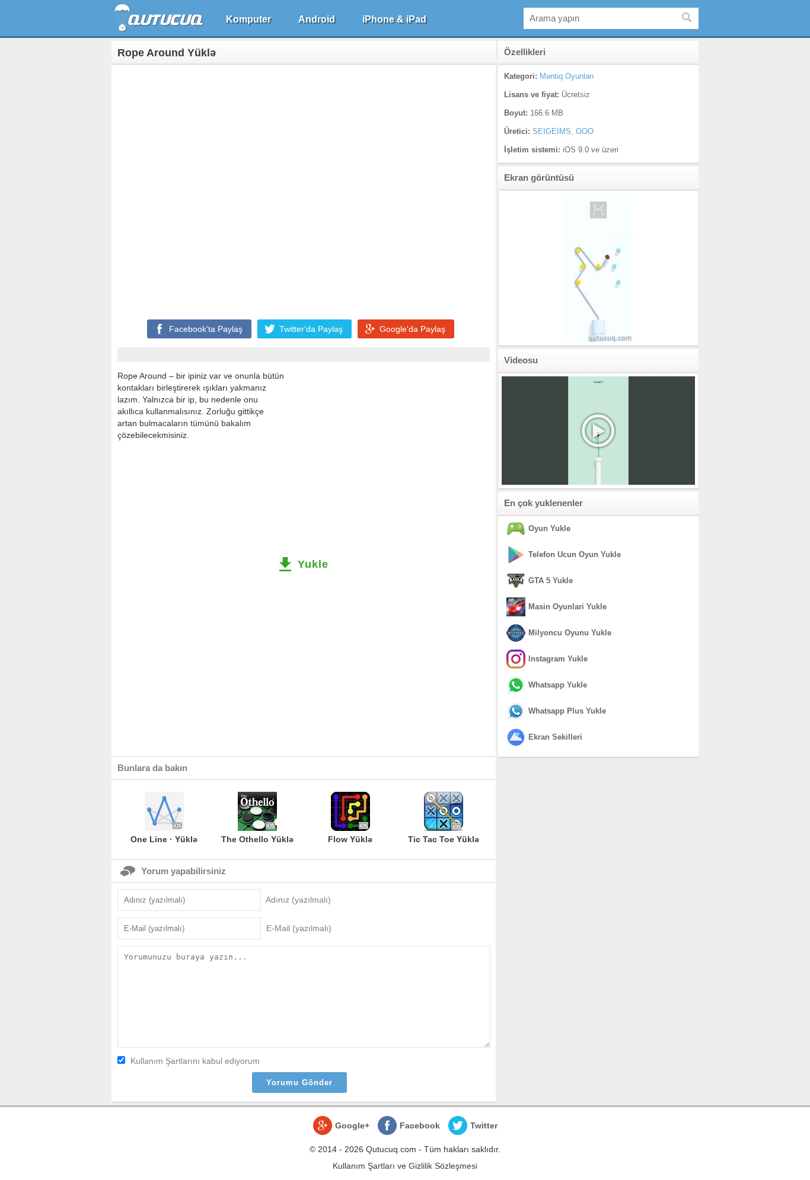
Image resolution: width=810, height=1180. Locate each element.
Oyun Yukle (549, 528)
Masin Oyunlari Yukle (567, 606)
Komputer (248, 19)
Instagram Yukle (558, 658)
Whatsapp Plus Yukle (567, 710)
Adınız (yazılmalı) (298, 899)
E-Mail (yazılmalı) (298, 928)
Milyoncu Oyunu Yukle (569, 632)
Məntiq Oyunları (567, 76)
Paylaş (206, 329)
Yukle (313, 564)
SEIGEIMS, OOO (563, 131)
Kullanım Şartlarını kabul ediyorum (195, 1061)
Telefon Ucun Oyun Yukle (574, 554)
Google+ (352, 1125)
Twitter (484, 1125)
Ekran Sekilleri (555, 737)
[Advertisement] (304, 189)
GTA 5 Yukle (550, 580)
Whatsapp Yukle (557, 684)
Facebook (420, 1125)
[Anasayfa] (160, 18)
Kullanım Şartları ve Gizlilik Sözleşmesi (405, 1166)
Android (316, 19)
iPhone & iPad (394, 19)
